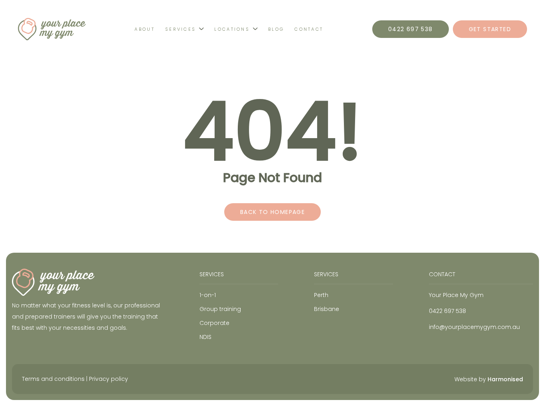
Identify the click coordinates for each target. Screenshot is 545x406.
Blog (276, 29)
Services (180, 29)
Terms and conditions (53, 379)
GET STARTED (490, 29)
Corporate (214, 323)
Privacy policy (108, 379)
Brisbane (326, 309)
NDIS (205, 337)
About (144, 29)
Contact (308, 29)
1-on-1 (207, 295)
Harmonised (505, 379)
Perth (321, 295)
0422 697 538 (410, 29)
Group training (220, 309)
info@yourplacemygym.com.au (474, 327)
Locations (232, 29)
